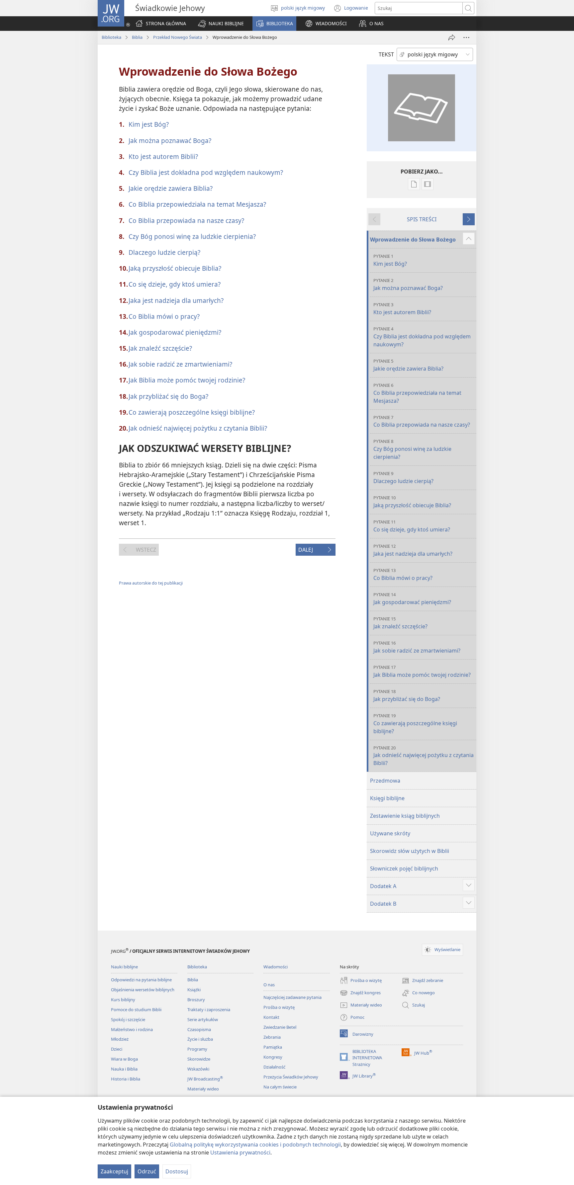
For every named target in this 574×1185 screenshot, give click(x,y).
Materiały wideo (203, 1089)
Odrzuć (147, 1171)
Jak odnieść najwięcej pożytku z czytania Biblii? (198, 428)
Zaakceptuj (114, 1171)
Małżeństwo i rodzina (132, 1029)
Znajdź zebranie (422, 981)
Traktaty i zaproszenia (208, 1009)
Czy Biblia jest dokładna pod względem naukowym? (206, 172)
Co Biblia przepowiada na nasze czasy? (186, 220)
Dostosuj (176, 1171)
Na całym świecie (280, 1087)
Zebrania (272, 1037)
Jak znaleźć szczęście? (160, 348)
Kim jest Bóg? (149, 124)
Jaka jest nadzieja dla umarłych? (176, 300)
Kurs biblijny (123, 1000)
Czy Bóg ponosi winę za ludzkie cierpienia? (192, 236)
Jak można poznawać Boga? (170, 140)
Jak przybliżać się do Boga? (168, 396)
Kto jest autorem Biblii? (163, 156)
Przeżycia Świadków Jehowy (290, 1077)
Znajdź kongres (360, 993)
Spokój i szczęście (128, 1019)
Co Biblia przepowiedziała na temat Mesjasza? (197, 204)
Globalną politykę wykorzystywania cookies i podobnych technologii (255, 1144)
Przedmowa (385, 780)
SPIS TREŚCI (421, 219)
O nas (269, 985)
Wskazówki (198, 1069)
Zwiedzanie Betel (279, 1027)
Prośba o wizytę (279, 1007)
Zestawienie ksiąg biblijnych (405, 815)
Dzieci (116, 1049)
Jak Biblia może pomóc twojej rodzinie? (187, 380)
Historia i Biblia (125, 1079)
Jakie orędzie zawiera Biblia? (171, 188)
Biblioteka (111, 37)
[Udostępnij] (452, 37)
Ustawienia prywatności (240, 1152)
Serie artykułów (202, 1019)
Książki (194, 990)
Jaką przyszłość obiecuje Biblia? (175, 268)
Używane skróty (390, 833)
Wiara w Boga (124, 1059)
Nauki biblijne (124, 967)
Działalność (274, 1067)
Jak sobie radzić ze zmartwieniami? (180, 364)
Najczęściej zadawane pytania (292, 997)
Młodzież (120, 1039)
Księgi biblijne (387, 798)
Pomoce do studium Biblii (136, 1009)
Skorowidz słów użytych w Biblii (409, 851)
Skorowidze (198, 1059)
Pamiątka (272, 1047)
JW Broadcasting (205, 1079)
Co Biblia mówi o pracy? (164, 316)
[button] (221, 23)
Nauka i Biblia (124, 1069)
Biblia (137, 37)
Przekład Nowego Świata (177, 37)
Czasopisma (199, 1029)
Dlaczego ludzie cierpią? (164, 252)
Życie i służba (200, 1039)
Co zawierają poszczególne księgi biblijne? (192, 412)
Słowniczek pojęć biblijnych (404, 868)
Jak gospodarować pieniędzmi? (175, 332)
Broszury (196, 1000)
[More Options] (466, 37)
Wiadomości (275, 967)
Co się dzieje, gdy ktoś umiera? (175, 284)
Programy (197, 1049)
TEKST (386, 54)
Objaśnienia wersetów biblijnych (142, 990)
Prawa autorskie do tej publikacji (151, 583)
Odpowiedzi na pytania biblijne (141, 980)
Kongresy (272, 1057)
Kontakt (271, 1017)
